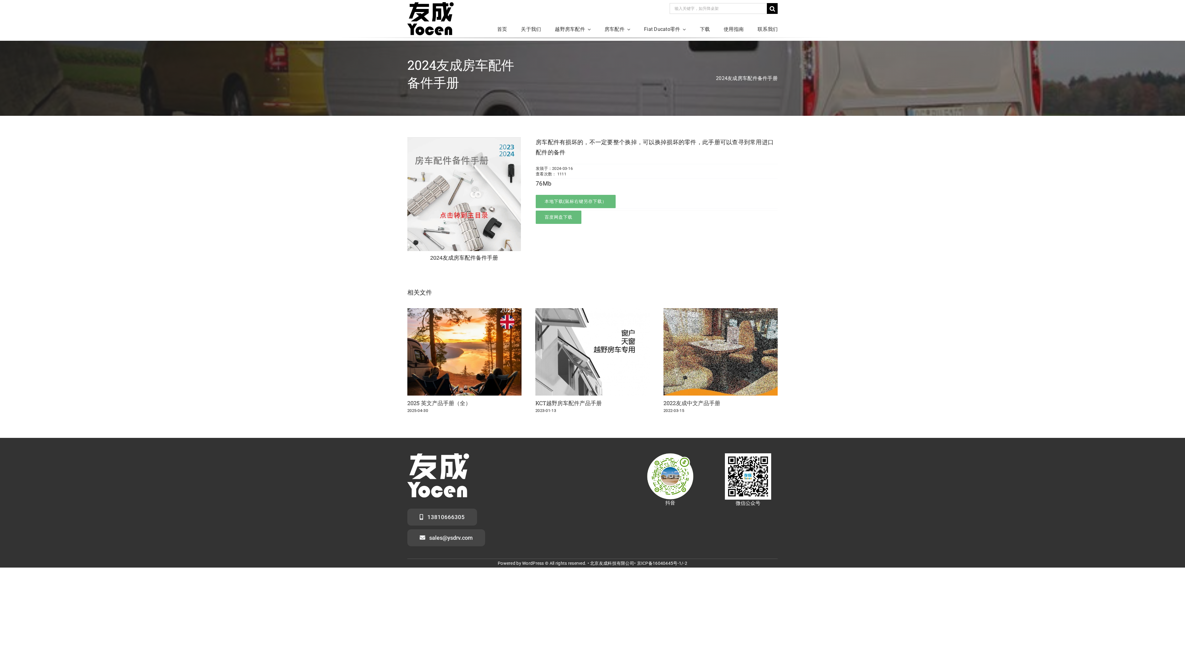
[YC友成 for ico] (430, 5)
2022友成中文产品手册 (691, 403)
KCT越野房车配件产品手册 (568, 403)
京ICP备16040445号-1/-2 (662, 563)
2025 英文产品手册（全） (439, 403)
